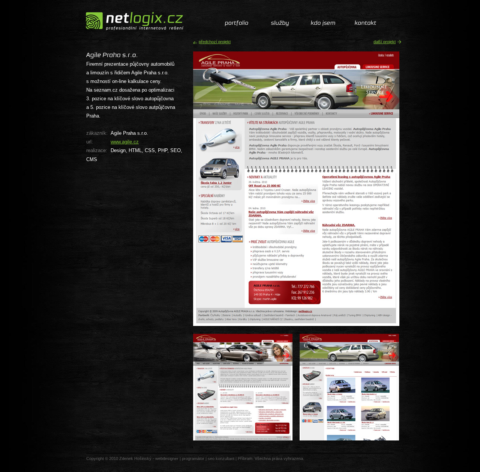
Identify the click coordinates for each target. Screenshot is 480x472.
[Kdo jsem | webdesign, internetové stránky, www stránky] (322, 23)
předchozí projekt (215, 41)
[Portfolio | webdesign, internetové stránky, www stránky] (237, 23)
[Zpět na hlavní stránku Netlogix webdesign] (132, 21)
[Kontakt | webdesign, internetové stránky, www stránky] (365, 23)
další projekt (385, 41)
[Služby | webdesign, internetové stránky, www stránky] (280, 23)
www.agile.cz (125, 142)
